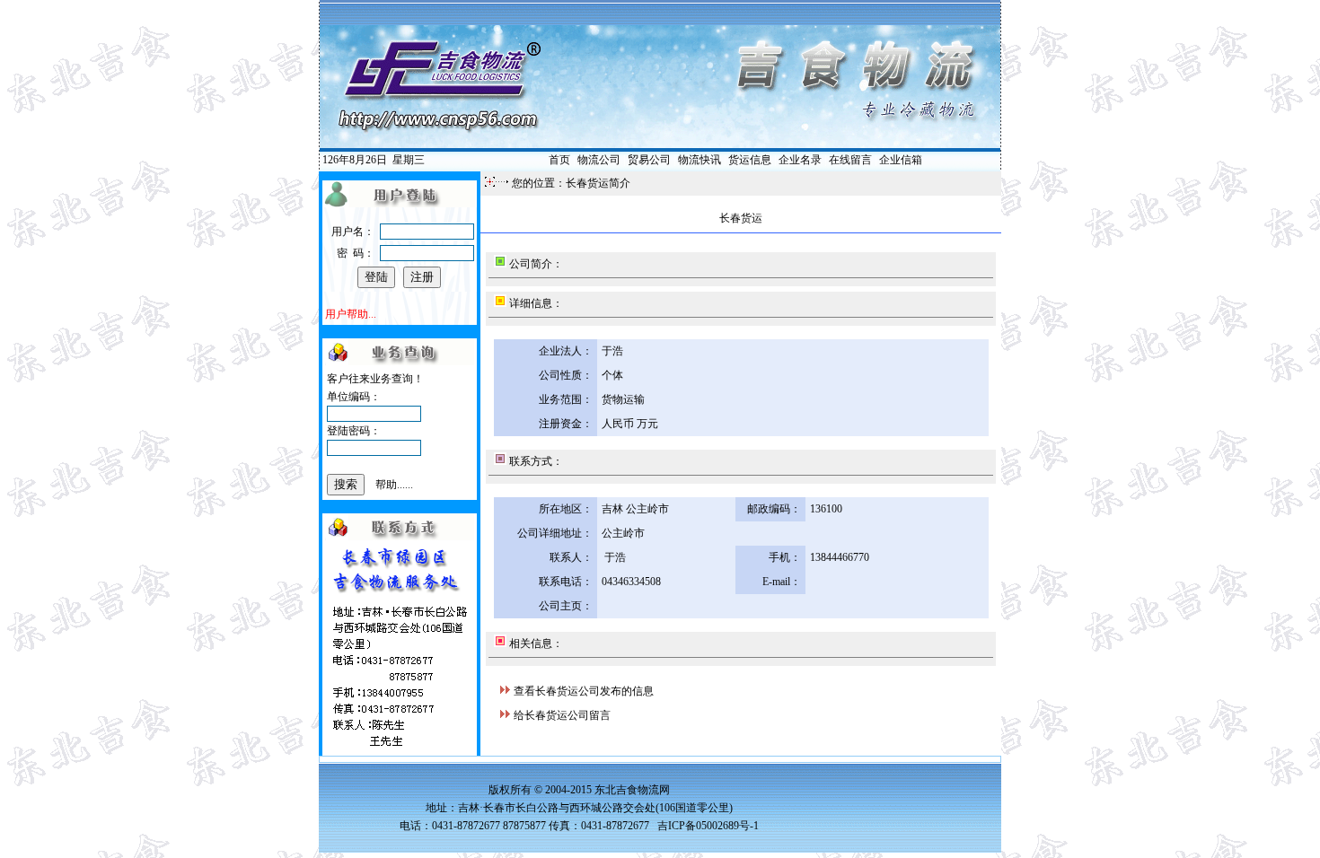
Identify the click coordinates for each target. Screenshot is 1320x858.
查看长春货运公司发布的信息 (584, 691)
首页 (559, 159)
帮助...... (394, 484)
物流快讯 (699, 159)
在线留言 (850, 159)
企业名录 (800, 159)
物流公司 (598, 159)
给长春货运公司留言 (562, 715)
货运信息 (749, 159)
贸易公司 (649, 159)
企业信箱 (900, 159)
